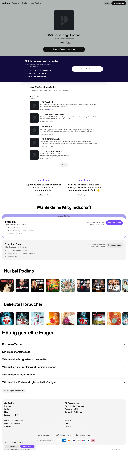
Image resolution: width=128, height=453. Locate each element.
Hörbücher (25, 3)
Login (107, 3)
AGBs (70, 435)
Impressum (8, 406)
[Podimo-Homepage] (6, 3)
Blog (6, 412)
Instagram (68, 420)
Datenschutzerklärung (83, 435)
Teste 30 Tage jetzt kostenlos (64, 49)
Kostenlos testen (119, 3)
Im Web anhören (10, 426)
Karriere (7, 409)
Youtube (68, 426)
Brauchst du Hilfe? (11, 415)
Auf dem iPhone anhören (13, 420)
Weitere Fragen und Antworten (13, 391)
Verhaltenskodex (43, 435)
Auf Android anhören (12, 423)
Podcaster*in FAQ (71, 409)
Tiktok (67, 423)
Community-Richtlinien (73, 412)
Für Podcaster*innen (72, 403)
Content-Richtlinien (58, 435)
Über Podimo (36, 3)
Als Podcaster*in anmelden (75, 406)
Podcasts (15, 3)
